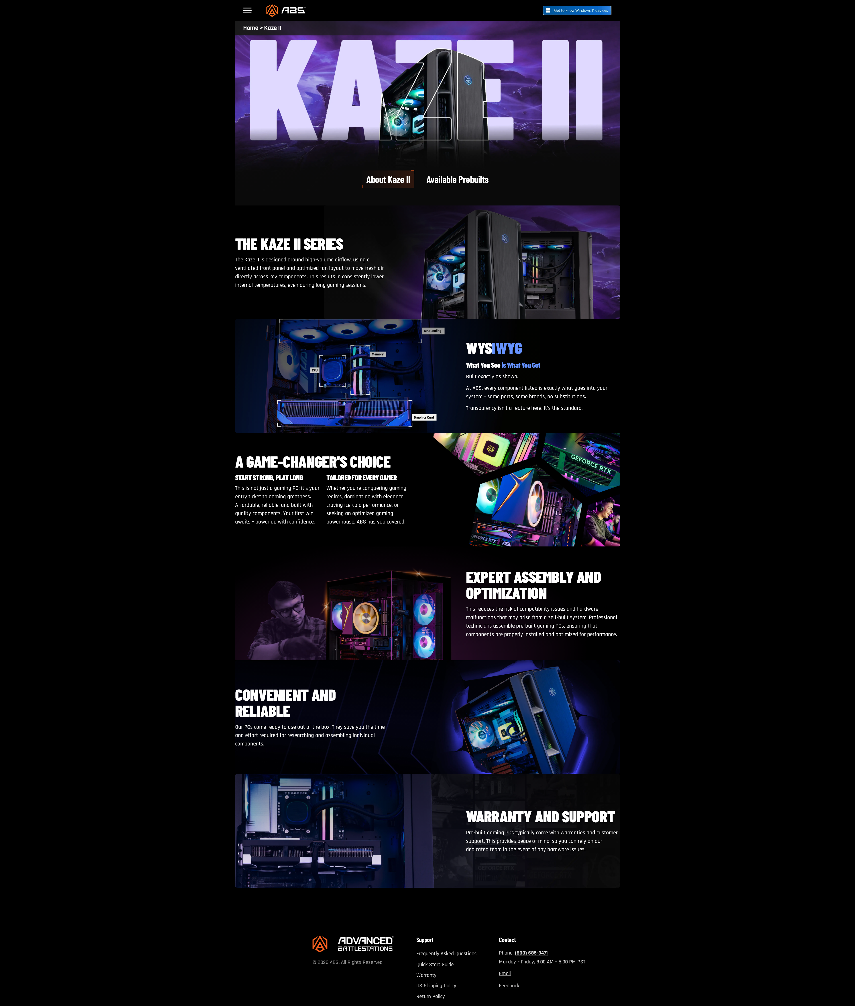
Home (250, 28)
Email (505, 973)
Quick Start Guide (435, 964)
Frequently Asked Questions (446, 953)
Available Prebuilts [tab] (457, 179)
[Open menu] (248, 10)
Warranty (426, 975)
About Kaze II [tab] (388, 179)
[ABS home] (353, 944)
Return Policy (430, 996)
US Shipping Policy (436, 985)
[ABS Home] (286, 10)
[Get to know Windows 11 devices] (577, 10)
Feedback (509, 985)
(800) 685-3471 (531, 952)
